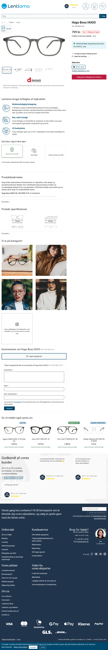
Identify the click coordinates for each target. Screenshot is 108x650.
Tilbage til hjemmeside (8, 639)
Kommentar (8, 370)
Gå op (18, 639)
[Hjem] (2, 22)
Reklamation (36, 544)
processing (17, 402)
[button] (7, 70)
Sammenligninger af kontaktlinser (44, 584)
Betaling (4, 538)
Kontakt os (5, 615)
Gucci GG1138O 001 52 (40, 439)
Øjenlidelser (36, 577)
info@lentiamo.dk (82, 542)
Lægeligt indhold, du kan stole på (44, 581)
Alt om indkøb (7, 534)
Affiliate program (8, 581)
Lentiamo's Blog (7, 603)
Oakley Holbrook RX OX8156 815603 (94, 440)
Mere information (20, 647)
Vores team (6, 600)
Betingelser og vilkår (9, 553)
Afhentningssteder (8, 546)
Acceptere (33, 647)
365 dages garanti (38, 552)
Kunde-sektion (37, 556)
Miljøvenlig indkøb (8, 585)
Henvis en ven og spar (9, 578)
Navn (6, 386)
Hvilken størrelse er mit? (81, 71)
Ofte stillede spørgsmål (40, 534)
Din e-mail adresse (11, 394)
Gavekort (5, 549)
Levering (5, 542)
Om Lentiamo (6, 596)
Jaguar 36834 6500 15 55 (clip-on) (14, 440)
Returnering (36, 548)
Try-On (8, 29)
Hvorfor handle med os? (10, 611)
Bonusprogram (7, 574)
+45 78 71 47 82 (82, 539)
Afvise (43, 647)
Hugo (18, 22)
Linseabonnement (8, 570)
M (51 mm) (80, 67)
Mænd (11, 22)
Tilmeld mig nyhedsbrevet (97, 513)
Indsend (9, 408)
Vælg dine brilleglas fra (89, 77)
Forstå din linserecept (39, 573)
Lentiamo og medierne (10, 607)
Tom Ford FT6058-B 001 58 (67, 439)
